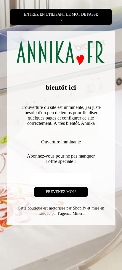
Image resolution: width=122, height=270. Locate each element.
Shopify (79, 208)
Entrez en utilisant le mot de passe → (61, 17)
